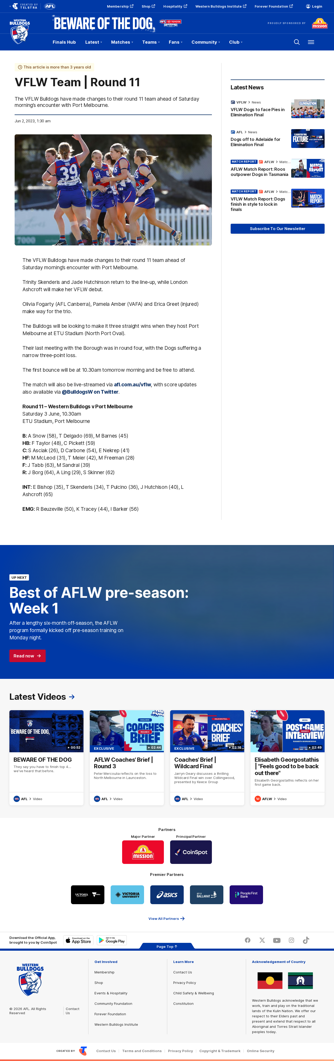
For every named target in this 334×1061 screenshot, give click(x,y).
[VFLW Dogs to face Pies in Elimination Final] (278, 109)
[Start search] (297, 42)
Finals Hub (64, 42)
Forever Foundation (271, 6)
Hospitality (172, 6)
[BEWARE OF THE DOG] (46, 757)
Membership (118, 6)
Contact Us (182, 972)
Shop (146, 6)
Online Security (261, 1051)
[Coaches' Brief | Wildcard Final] (207, 757)
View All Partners (163, 918)
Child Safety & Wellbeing (193, 993)
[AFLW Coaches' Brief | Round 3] (127, 757)
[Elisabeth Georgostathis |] (287, 757)
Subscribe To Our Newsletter (277, 228)
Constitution (183, 1003)
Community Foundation (113, 1003)
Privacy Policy (184, 982)
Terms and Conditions (142, 1051)
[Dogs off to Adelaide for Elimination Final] (278, 139)
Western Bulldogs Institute (218, 6)
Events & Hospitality (110, 993)
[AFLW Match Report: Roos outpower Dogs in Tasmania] (278, 169)
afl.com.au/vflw (132, 384)
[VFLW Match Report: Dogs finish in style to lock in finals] (278, 201)
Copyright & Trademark (220, 1051)
